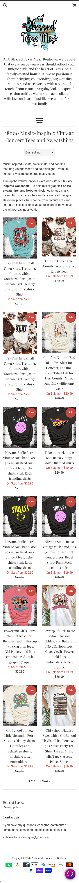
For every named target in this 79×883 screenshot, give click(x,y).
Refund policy (12, 807)
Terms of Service (13, 802)
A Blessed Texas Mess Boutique (49, 858)
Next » (46, 781)
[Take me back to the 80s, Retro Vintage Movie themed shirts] (59, 427)
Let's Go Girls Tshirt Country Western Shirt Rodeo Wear (59, 266)
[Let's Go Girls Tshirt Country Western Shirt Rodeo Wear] (59, 236)
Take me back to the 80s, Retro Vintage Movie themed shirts (59, 457)
